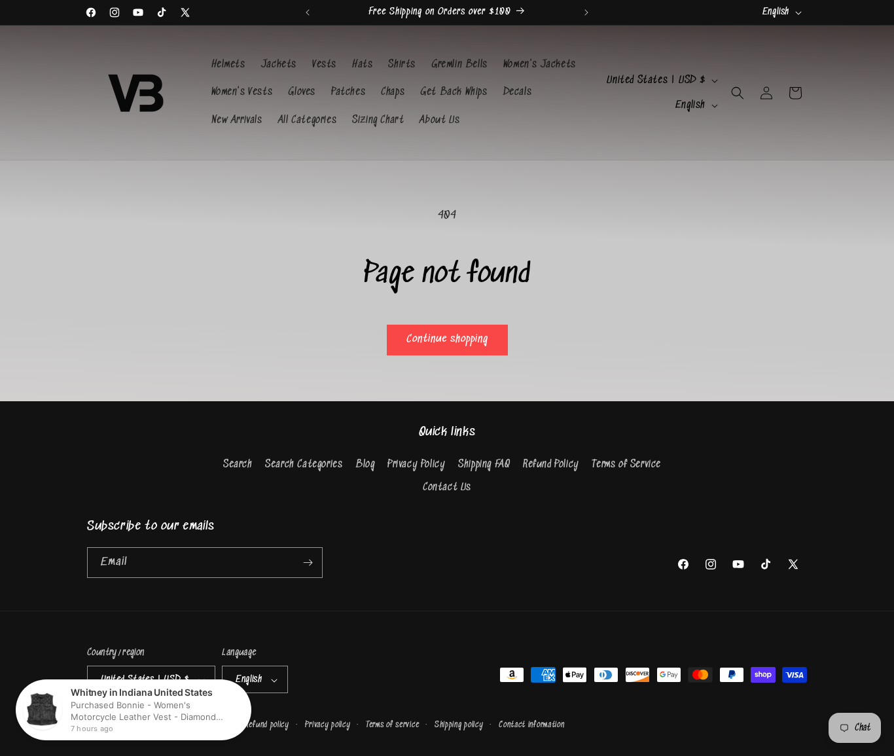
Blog (364, 464)
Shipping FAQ (484, 464)
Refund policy (267, 725)
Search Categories (303, 464)
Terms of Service (626, 464)
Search (238, 464)
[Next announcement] (586, 12)
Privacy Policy (416, 464)
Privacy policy (328, 725)
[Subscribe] (307, 562)
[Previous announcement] (307, 12)
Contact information (531, 725)
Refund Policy (551, 464)
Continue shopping (447, 339)
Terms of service (392, 725)
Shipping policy (459, 725)
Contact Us (447, 488)
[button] (737, 93)
